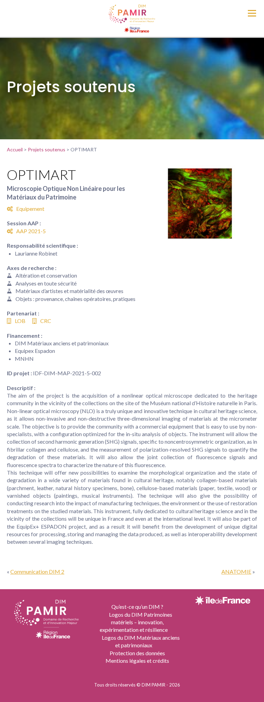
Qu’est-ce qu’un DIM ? (137, 606)
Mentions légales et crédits (137, 660)
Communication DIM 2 (37, 571)
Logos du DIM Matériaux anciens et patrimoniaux (141, 641)
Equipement (30, 208)
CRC (45, 320)
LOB (20, 320)
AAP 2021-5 (31, 231)
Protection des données (137, 653)
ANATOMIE (236, 571)
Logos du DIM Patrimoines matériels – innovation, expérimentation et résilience (136, 622)
